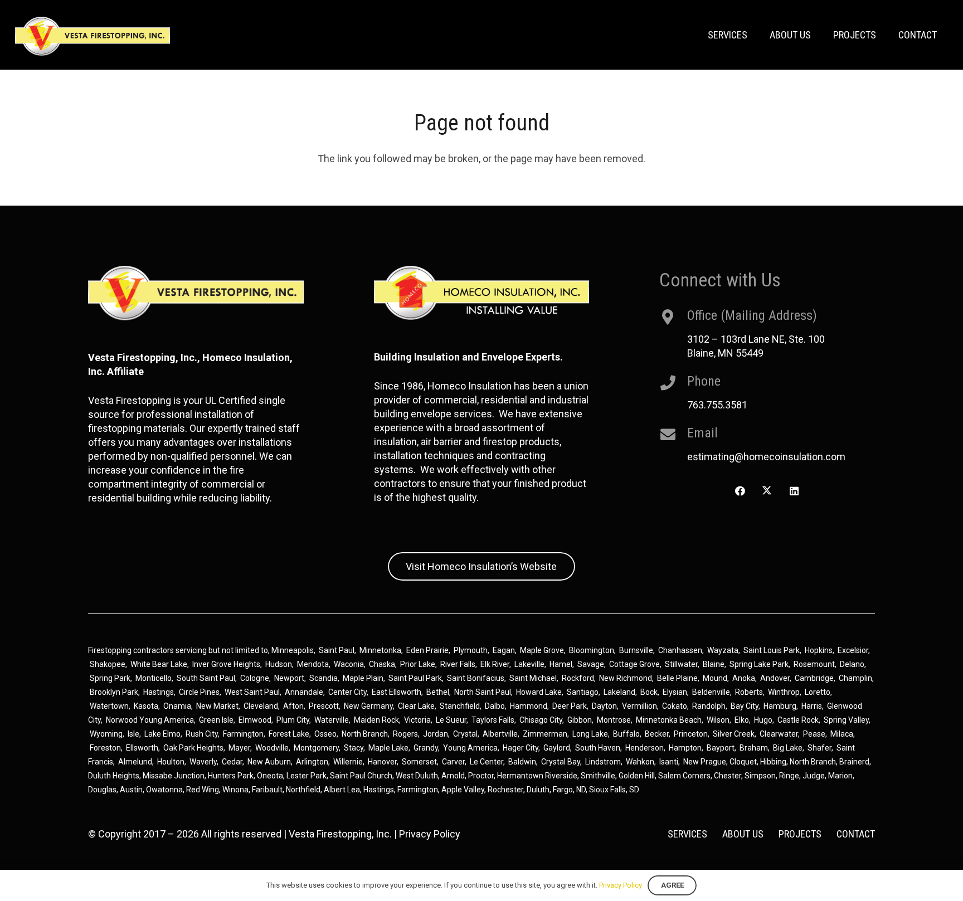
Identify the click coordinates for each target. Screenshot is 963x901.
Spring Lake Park (759, 664)
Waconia (349, 664)
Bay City (744, 706)
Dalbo (495, 706)
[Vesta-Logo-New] (92, 36)
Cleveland (261, 706)
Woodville (272, 747)
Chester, (729, 775)
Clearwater (779, 733)
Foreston (105, 747)
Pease (814, 733)
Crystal (465, 733)
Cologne (254, 678)
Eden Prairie (427, 650)
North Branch (365, 733)
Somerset (419, 761)
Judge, (815, 775)
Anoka (743, 678)
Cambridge (814, 678)
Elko (742, 719)
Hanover (382, 761)
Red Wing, (204, 789)
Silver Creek (734, 733)
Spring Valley (846, 719)
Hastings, (380, 789)
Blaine (713, 664)
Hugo (763, 719)
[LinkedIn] (793, 491)
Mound (715, 678)
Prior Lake (417, 664)
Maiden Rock (376, 719)
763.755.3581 (717, 405)
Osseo (325, 733)
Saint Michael (533, 678)
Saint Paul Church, (362, 775)
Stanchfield (460, 706)
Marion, (841, 775)
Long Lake (590, 733)
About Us (742, 834)
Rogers (405, 733)
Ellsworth (142, 747)
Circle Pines (199, 692)
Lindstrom (603, 761)
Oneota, (271, 775)
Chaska (382, 664)
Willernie (348, 761)
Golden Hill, (638, 775)
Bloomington (591, 650)
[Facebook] (739, 491)
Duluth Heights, (114, 775)
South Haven (597, 747)
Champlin (855, 678)
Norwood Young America (150, 719)
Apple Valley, (464, 789)
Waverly (203, 761)
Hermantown (520, 775)
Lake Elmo (162, 733)
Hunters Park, (231, 775)
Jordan (435, 733)
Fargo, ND (569, 789)
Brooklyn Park (114, 692)
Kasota (146, 706)
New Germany (368, 706)
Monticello (153, 678)
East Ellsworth (396, 692)
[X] (767, 491)
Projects (800, 834)
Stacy (353, 747)
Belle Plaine (677, 678)
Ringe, (790, 775)
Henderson (644, 747)
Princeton (691, 733)
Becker (657, 733)
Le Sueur (451, 719)
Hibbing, (774, 761)
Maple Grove (542, 650)
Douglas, (104, 789)
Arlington (312, 761)
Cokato (674, 706)
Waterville (331, 719)
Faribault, (269, 789)
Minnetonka (380, 650)
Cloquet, (743, 761)
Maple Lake (388, 747)
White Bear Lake (158, 664)
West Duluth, (418, 775)
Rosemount (814, 664)
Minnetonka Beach (669, 719)
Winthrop (784, 692)
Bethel (437, 692)
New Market (217, 706)
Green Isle (216, 719)
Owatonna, (166, 789)
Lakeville (529, 664)
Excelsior (853, 650)
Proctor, (481, 775)
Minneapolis (292, 650)
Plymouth (471, 650)
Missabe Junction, (174, 775)
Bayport (721, 747)
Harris (811, 706)
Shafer (819, 747)
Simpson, (762, 775)
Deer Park (569, 706)
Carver (453, 761)
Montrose (614, 719)
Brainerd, (855, 761)
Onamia (177, 706)
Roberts (749, 692)
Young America (470, 747)
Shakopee (107, 664)
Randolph (709, 706)
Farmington (243, 733)
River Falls (457, 664)
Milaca (841, 733)
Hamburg (779, 706)
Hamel (560, 664)
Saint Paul (336, 650)
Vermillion (639, 706)
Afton (293, 706)
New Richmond (625, 678)
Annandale (304, 692)
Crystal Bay (560, 761)
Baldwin (522, 761)
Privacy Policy (429, 834)
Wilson (718, 719)
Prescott (324, 706)
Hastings (158, 692)
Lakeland (619, 692)
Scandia (323, 678)
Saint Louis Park (771, 650)
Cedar (232, 761)
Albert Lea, (343, 789)
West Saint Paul (252, 692)
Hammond (528, 706)
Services (687, 834)
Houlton (170, 761)
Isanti (668, 761)
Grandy (426, 747)
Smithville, (599, 775)
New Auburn (269, 761)
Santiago (583, 692)
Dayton (604, 706)
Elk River (494, 664)
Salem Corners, (686, 775)
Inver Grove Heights (226, 664)
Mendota (313, 664)
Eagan (504, 650)
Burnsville (636, 650)
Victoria (417, 719)
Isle (133, 733)
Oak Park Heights (193, 747)
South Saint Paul (206, 678)
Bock (649, 692)
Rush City (202, 733)
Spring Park (110, 678)
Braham (754, 747)
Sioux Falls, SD (614, 789)
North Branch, (814, 761)
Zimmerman (545, 733)
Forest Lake (289, 733)
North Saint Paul (482, 692)
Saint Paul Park (415, 678)
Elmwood (255, 719)
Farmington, (419, 789)
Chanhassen (680, 650)
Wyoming (106, 733)
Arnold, (453, 775)
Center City (347, 692)
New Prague (704, 761)
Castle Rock (798, 719)
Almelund (135, 761)
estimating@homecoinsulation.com (766, 456)
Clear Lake (416, 706)
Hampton (685, 747)
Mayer (239, 747)
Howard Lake (539, 692)
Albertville (500, 733)
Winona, (237, 789)
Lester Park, (307, 775)
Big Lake (787, 747)
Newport (289, 678)
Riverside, (562, 775)
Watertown (109, 706)
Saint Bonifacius (475, 678)
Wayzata (722, 650)
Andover (775, 678)
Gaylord (556, 747)
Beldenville (711, 692)
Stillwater (681, 664)
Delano (852, 664)
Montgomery (316, 747)
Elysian (675, 692)
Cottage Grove (634, 664)
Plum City (292, 719)
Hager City (520, 747)
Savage (590, 664)
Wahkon (640, 761)
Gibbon (579, 719)
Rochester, (507, 789)
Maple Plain (363, 678)
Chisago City (540, 719)
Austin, (133, 789)
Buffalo (626, 733)
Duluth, (540, 789)
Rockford (578, 678)
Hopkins (819, 650)
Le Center (486, 761)
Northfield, (305, 789)
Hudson (278, 664)
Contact (855, 834)
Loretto (817, 692)
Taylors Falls (492, 719)
